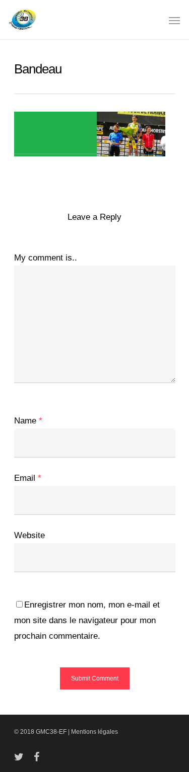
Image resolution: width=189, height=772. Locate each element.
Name (28, 420)
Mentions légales (94, 731)
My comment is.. (45, 258)
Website (29, 535)
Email (27, 478)
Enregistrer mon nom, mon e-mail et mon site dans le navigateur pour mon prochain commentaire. (87, 620)
